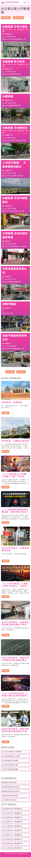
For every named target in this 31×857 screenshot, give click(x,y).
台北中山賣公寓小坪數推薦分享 (12, 848)
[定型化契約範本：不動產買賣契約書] (15, 545)
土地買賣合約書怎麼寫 (9, 800)
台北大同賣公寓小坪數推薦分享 (12, 830)
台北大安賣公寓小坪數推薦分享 (12, 839)
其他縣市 (6, 18)
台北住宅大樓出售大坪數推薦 (11, 752)
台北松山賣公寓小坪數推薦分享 (12, 826)
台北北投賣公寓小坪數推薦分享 (12, 843)
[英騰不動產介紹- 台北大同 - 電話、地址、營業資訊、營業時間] (15, 308)
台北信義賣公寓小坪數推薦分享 (12, 835)
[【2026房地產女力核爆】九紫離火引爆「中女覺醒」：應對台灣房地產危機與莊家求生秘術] (15, 473)
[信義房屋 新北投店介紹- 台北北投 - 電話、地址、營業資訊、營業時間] (15, 67)
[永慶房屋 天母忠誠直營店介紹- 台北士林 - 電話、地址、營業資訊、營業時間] (15, 204)
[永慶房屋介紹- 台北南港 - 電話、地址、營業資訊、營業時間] (15, 101)
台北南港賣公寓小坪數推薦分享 (12, 809)
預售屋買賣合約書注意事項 (11, 791)
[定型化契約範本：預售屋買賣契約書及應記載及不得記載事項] (15, 727)
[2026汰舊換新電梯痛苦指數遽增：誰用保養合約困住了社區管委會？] (15, 508)
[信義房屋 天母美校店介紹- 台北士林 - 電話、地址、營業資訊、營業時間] (15, 134)
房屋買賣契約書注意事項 (10, 796)
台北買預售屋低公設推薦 (10, 760)
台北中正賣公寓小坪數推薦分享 (12, 822)
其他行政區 (18, 18)
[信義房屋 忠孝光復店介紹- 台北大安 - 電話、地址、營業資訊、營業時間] (15, 33)
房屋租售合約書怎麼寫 (9, 782)
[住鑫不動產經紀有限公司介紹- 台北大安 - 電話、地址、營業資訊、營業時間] (15, 342)
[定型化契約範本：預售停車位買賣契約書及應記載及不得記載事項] (15, 656)
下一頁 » (21, 372)
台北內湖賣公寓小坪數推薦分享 (12, 817)
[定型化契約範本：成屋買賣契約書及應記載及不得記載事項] (15, 619)
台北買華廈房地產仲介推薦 (11, 756)
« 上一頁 (10, 372)
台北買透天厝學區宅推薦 (10, 765)
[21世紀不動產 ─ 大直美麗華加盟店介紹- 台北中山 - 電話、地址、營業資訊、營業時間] (15, 169)
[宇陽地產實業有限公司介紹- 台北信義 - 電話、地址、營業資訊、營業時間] (15, 275)
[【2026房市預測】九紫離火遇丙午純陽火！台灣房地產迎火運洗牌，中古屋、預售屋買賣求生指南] (15, 582)
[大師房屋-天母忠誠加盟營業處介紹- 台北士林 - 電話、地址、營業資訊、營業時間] (15, 240)
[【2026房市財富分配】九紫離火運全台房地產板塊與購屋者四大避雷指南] (15, 692)
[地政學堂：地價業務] (15, 398)
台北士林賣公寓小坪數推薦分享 (12, 813)
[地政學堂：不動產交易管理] (15, 435)
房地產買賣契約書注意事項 (11, 787)
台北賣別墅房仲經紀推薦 (10, 769)
